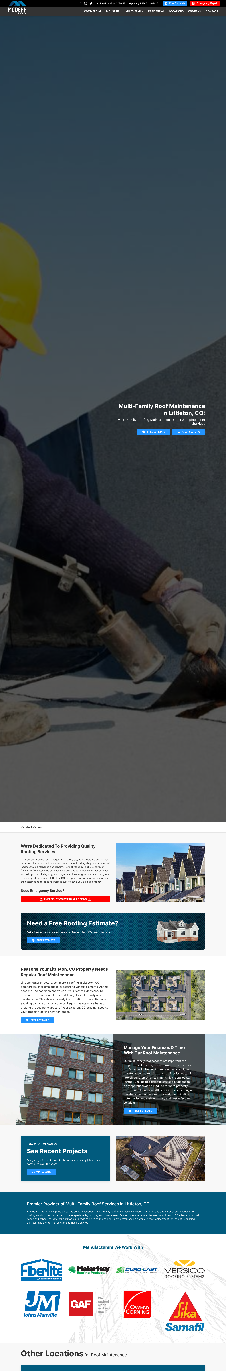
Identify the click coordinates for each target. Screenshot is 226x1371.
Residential (156, 11)
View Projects (41, 1171)
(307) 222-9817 (150, 3)
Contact (212, 11)
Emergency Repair (207, 3)
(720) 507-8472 (118, 3)
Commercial (92, 11)
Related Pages (31, 827)
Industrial (113, 11)
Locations (176, 11)
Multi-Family (135, 11)
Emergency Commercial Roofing (65, 899)
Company (194, 11)
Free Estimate (177, 3)
